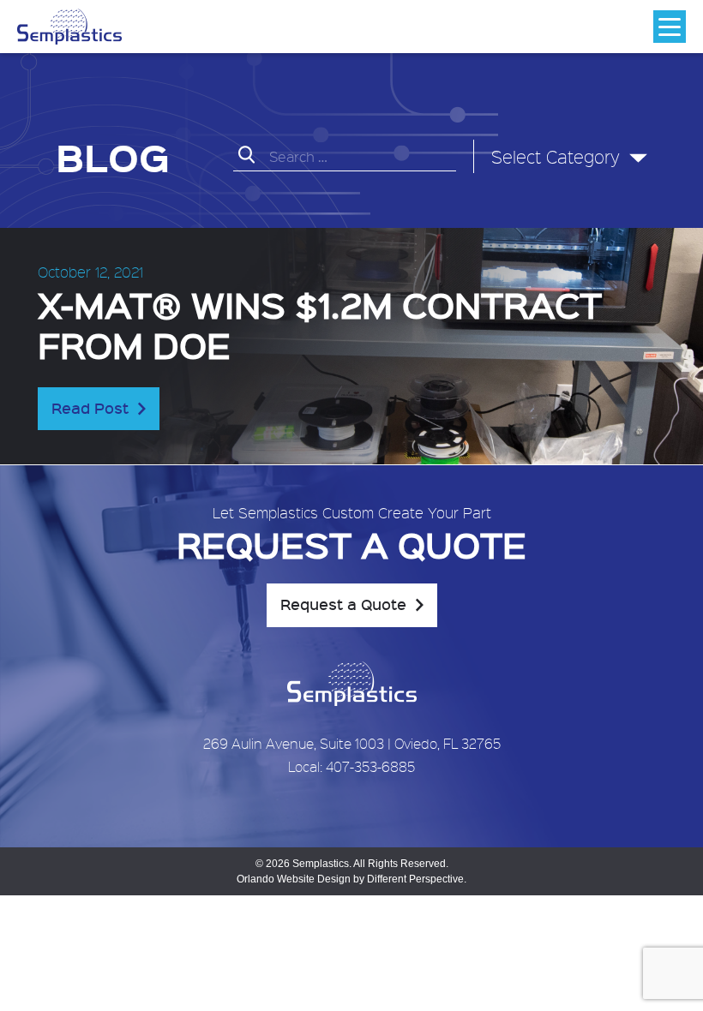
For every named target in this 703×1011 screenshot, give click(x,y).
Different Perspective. (416, 879)
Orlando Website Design (294, 879)
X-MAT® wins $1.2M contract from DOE (320, 323)
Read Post (90, 408)
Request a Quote (343, 604)
